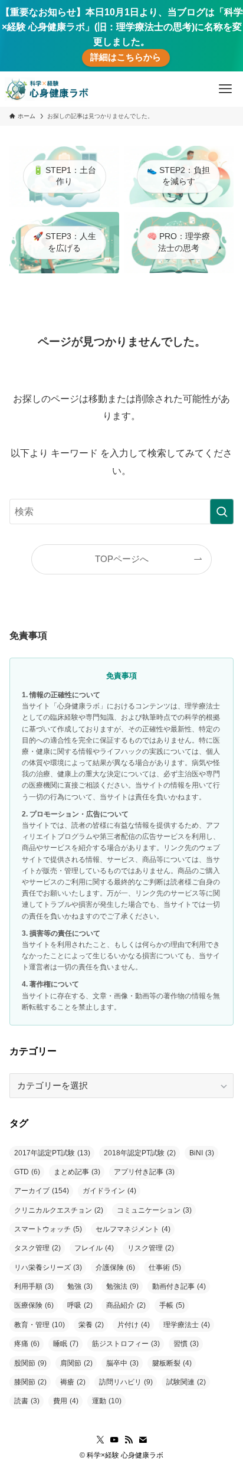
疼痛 (27, 1344)
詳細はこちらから (125, 57)
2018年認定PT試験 (140, 1153)
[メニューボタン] (225, 89)
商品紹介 (126, 1305)
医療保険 (34, 1305)
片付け (133, 1325)
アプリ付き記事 (144, 1172)
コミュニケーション (154, 1210)
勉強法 (122, 1286)
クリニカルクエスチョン (58, 1210)
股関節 (30, 1363)
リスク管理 (150, 1248)
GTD (27, 1172)
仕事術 (165, 1267)
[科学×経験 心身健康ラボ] (47, 89)
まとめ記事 (77, 1172)
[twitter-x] (100, 1440)
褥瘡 (73, 1382)
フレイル (94, 1248)
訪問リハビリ (126, 1382)
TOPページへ (122, 559)
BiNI (201, 1153)
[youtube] (114, 1440)
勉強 (80, 1286)
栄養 (91, 1325)
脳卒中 (122, 1363)
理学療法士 (186, 1325)
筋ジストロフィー (126, 1344)
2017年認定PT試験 (52, 1153)
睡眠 (65, 1344)
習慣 (186, 1344)
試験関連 (186, 1382)
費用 (65, 1401)
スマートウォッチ (48, 1229)
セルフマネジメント (133, 1229)
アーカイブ (41, 1191)
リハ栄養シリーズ (48, 1267)
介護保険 (115, 1267)
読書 (27, 1401)
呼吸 (80, 1305)
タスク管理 (37, 1248)
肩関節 (76, 1363)
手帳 (172, 1305)
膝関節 (30, 1382)
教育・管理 (39, 1325)
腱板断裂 (172, 1363)
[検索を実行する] (222, 511)
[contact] (142, 1440)
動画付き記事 (179, 1286)
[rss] (128, 1440)
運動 (106, 1401)
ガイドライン (109, 1191)
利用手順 (34, 1286)
